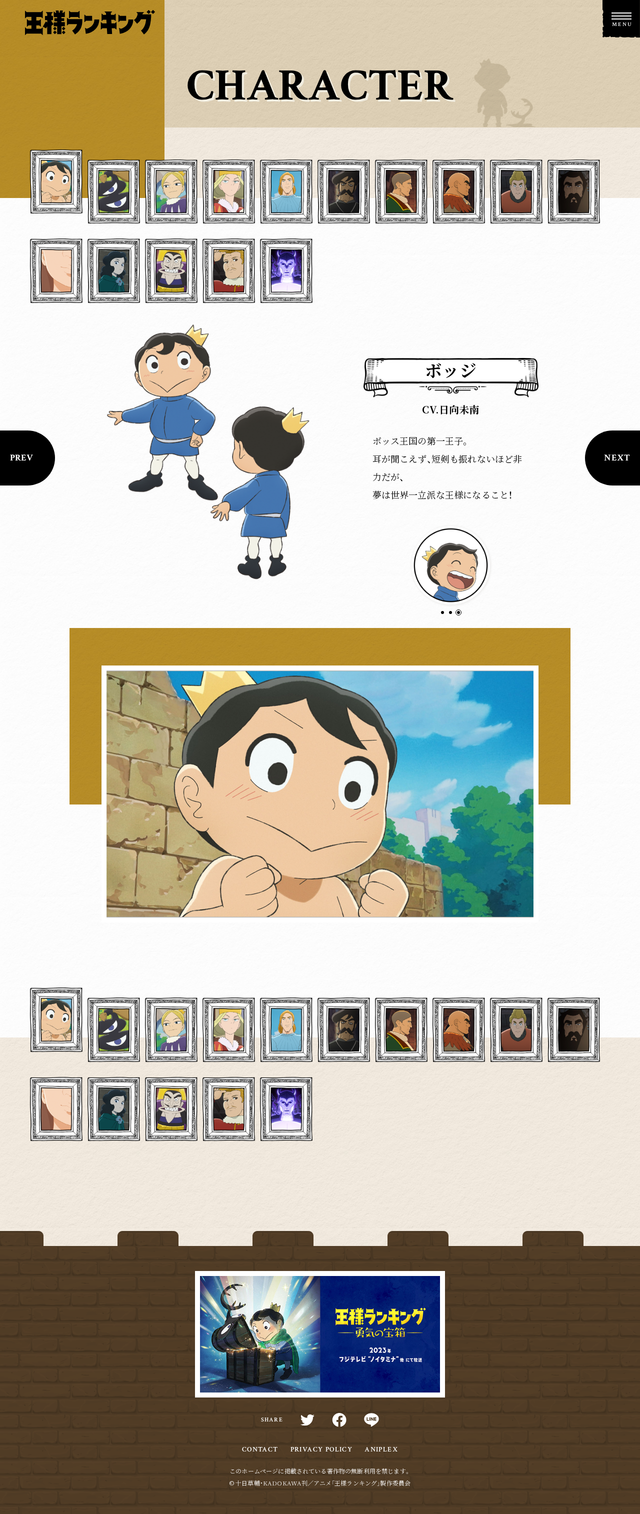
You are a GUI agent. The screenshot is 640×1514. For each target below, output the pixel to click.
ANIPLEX (381, 1449)
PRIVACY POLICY (321, 1449)
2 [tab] (454, 616)
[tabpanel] (451, 565)
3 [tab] (462, 616)
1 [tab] (446, 616)
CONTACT (260, 1449)
